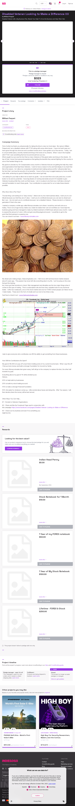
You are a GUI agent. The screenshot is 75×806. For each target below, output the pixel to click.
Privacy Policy (6, 790)
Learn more (15, 678)
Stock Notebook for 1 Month (54, 496)
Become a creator (66, 766)
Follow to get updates (57, 679)
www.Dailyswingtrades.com (28, 295)
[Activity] (59, 3)
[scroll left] (2, 41)
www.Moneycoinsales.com (29, 216)
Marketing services (67, 764)
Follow (37, 85)
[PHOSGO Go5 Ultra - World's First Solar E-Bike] (19, 712)
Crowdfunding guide (57, 665)
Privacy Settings (7, 794)
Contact (44, 762)
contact (11, 121)
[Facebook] (3, 769)
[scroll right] (72, 41)
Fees (62, 762)
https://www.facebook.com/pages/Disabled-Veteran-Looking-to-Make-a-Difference (40, 407)
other (28, 127)
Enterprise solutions (67, 768)
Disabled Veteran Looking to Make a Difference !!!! (35, 14)
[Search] (37, 3)
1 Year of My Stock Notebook (54, 571)
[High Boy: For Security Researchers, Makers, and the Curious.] (56, 712)
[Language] (50, 4)
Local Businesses (8, 127)
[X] (6, 769)
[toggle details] (35, 747)
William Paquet (9, 16)
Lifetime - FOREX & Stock (52, 608)
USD (42, 3)
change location (46, 9)
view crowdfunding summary (37, 91)
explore (47, 692)
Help (46, 665)
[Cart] (55, 3)
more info (5, 121)
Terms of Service (7, 792)
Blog (43, 766)
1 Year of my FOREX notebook (54, 534)
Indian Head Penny (49, 459)
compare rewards (13, 448)
